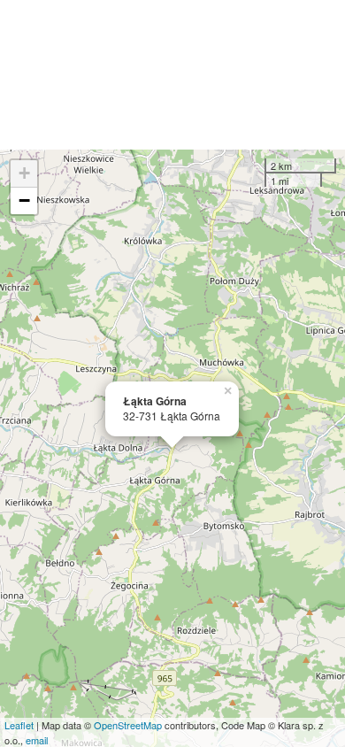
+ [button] (24, 173)
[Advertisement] (172, 75)
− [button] (24, 200)
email (37, 740)
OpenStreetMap (128, 725)
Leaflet (19, 725)
